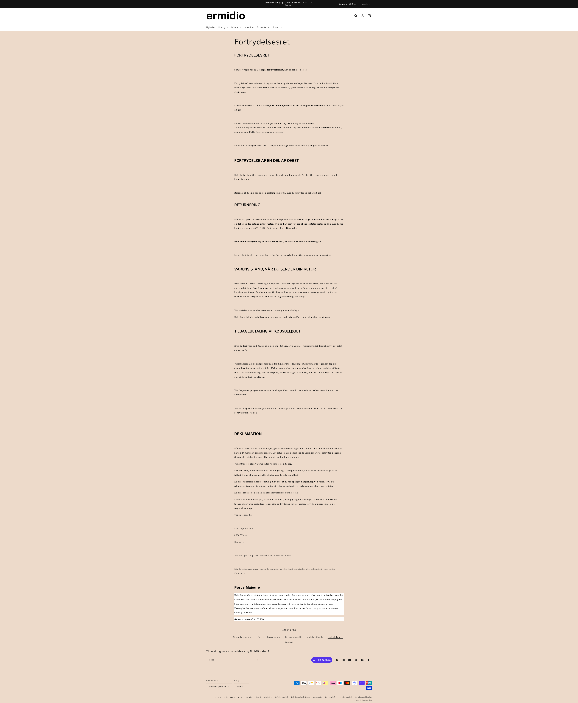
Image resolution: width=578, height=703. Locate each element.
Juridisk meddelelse (363, 697)
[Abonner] (257, 659)
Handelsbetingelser (315, 637)
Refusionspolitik (281, 697)
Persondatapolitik (294, 637)
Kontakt (289, 642)
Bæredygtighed (274, 637)
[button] (223, 27)
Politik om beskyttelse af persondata (306, 697)
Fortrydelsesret (335, 637)
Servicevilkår (330, 697)
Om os (261, 637)
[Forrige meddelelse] (257, 4)
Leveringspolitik (345, 697)
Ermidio (225, 697)
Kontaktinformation (364, 700)
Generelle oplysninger (244, 637)
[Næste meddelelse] (321, 4)
